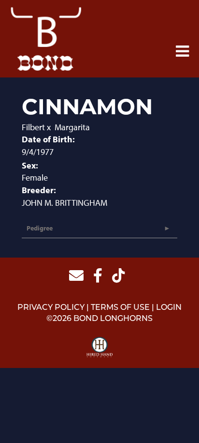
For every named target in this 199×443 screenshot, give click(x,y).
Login (169, 308)
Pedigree (40, 228)
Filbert (33, 127)
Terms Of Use (120, 308)
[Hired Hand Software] (99, 347)
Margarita (72, 127)
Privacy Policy (51, 308)
